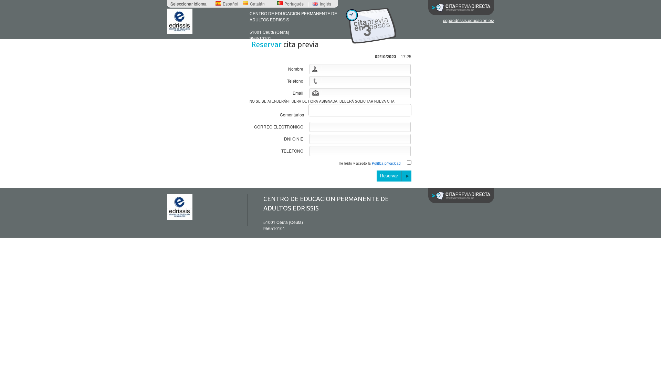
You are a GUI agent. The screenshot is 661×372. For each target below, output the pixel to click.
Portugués (294, 4)
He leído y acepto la (370, 163)
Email (298, 93)
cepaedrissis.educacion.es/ (468, 20)
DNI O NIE (293, 139)
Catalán (257, 4)
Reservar (389, 175)
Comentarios (292, 114)
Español (230, 4)
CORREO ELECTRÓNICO (278, 127)
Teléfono (295, 81)
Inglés (325, 4)
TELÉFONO (292, 151)
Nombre (295, 69)
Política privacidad (386, 163)
